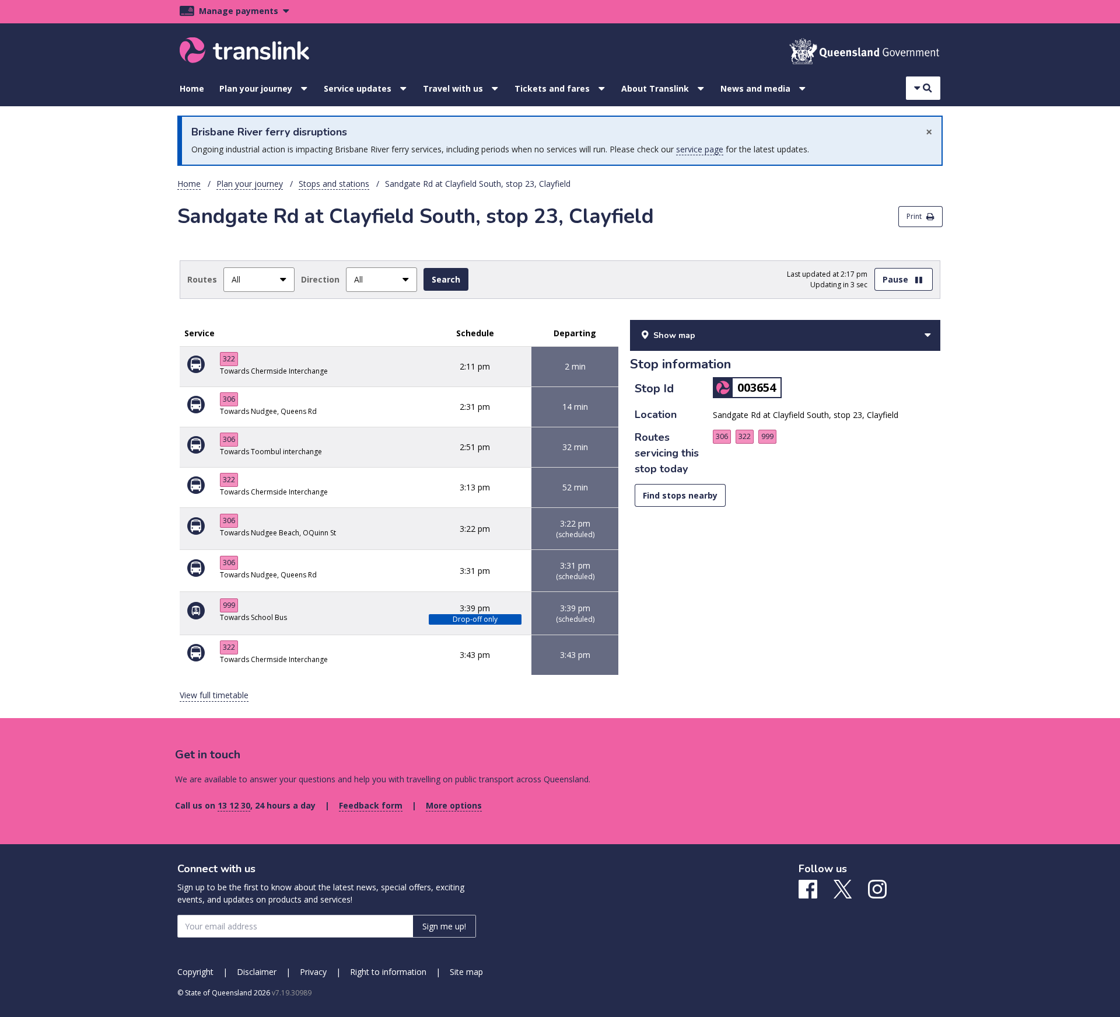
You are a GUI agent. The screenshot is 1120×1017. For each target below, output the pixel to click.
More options (454, 805)
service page (699, 149)
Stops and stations (334, 183)
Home (192, 88)
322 (229, 359)
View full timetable (214, 695)
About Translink (655, 88)
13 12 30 (234, 805)
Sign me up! (444, 926)
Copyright (195, 971)
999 (229, 605)
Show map (674, 335)
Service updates (357, 88)
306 (229, 399)
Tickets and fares (552, 88)
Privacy (313, 971)
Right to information (388, 971)
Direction (320, 279)
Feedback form (370, 805)
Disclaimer (256, 971)
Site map (466, 971)
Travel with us (453, 88)
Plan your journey (255, 88)
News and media (755, 88)
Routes (202, 279)
